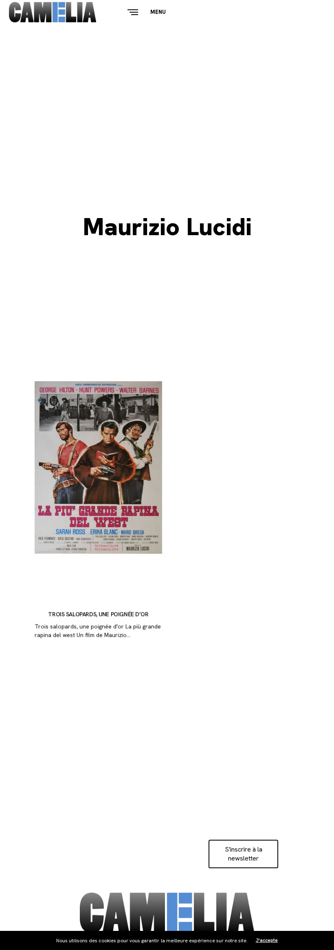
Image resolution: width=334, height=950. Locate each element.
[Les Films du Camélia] (52, 12)
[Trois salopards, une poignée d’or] (98, 467)
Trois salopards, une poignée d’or (98, 614)
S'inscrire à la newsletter (243, 854)
